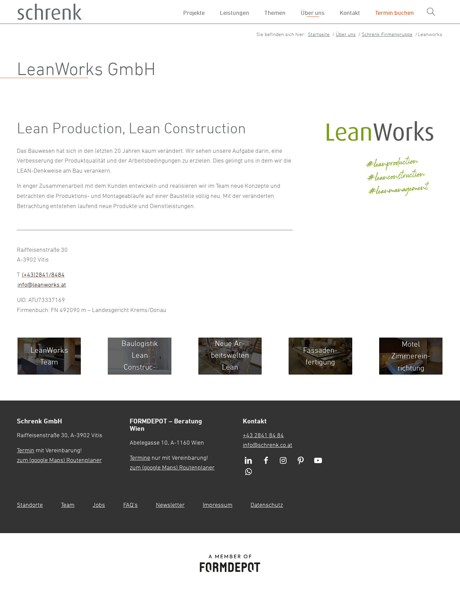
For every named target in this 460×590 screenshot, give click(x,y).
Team (67, 504)
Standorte (30, 504)
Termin (25, 450)
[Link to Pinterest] (300, 460)
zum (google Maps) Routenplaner (59, 459)
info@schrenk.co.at (267, 444)
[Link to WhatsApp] (248, 472)
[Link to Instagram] (283, 460)
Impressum (217, 504)
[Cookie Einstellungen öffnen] (432, 476)
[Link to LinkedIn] (248, 460)
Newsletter (170, 504)
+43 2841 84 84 (263, 434)
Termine (140, 457)
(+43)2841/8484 (43, 274)
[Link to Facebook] (266, 460)
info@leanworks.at (42, 284)
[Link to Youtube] (318, 460)
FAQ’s (130, 504)
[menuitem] (431, 12)
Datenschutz (267, 504)
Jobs (99, 504)
